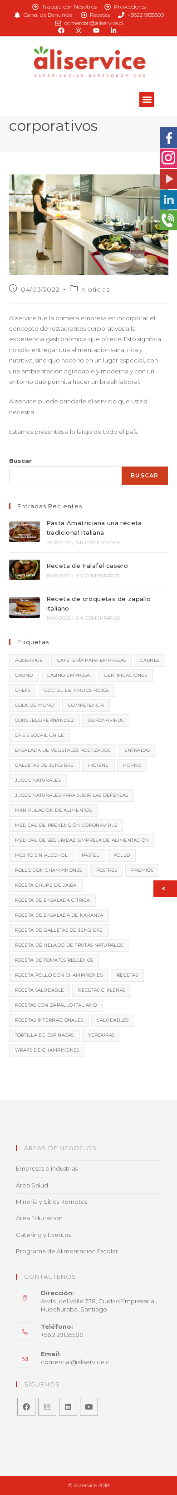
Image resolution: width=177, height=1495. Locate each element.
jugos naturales (38, 780)
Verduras (101, 1035)
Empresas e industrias (47, 1168)
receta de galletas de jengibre (59, 930)
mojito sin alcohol (41, 855)
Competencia (86, 705)
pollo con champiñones (48, 870)
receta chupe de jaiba (46, 885)
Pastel (90, 855)
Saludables (112, 1020)
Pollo (121, 855)
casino (24, 675)
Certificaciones (126, 675)
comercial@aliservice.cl (76, 1362)
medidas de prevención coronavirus (66, 825)
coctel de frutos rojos (76, 690)
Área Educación (39, 1218)
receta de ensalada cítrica (52, 900)
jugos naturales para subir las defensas (71, 795)
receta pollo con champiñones (59, 975)
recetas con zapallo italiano (56, 1005)
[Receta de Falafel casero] (24, 570)
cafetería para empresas (91, 660)
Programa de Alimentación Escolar (67, 1251)
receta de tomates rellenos (54, 960)
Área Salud (32, 1185)
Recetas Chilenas (101, 990)
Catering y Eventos (43, 1234)
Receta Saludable (39, 990)
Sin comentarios (98, 543)
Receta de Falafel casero (87, 565)
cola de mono (34, 705)
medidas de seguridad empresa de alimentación (82, 840)
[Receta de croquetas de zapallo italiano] (24, 607)
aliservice (29, 660)
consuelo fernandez (44, 720)
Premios (142, 870)
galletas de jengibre (44, 765)
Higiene (98, 765)
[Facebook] (26, 1407)
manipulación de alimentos (53, 810)
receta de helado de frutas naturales (69, 945)
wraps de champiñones (47, 1050)
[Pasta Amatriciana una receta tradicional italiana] (24, 532)
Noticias (95, 289)
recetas (127, 975)
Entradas (137, 750)
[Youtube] (89, 1407)
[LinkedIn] (68, 1407)
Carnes (149, 660)
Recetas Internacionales (49, 1020)
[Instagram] (47, 1407)
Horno (132, 765)
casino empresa (68, 675)
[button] (146, 99)
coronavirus (105, 720)
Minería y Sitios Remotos (51, 1201)
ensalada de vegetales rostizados (63, 750)
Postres (106, 870)
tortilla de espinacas (44, 1035)
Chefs (23, 690)
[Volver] (166, 889)
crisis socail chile (39, 735)
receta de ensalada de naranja (59, 915)
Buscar (20, 460)
